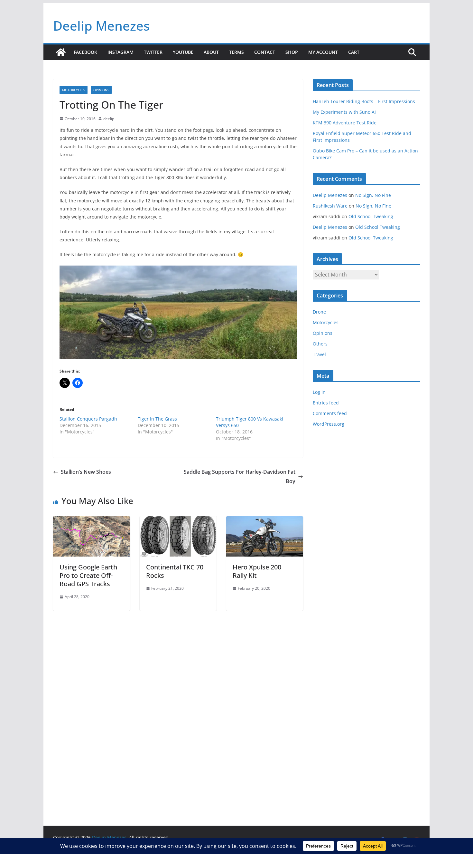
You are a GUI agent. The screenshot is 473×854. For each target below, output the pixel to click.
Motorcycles (73, 90)
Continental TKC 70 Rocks (174, 571)
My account (323, 52)
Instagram (120, 52)
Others (320, 344)
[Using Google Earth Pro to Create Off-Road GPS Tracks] (91, 520)
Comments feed (330, 413)
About (211, 52)
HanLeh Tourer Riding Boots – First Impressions (364, 101)
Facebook (85, 52)
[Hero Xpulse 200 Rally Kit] (264, 520)
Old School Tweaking (370, 216)
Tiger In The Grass (157, 419)
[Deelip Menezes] (61, 52)
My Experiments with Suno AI (344, 112)
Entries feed (326, 403)
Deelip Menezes (101, 25)
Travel (319, 354)
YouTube (183, 52)
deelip (108, 118)
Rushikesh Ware (330, 206)
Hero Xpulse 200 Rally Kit (257, 571)
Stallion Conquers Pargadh (88, 419)
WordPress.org (328, 424)
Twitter (153, 52)
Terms (236, 52)
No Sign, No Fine (373, 195)
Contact (264, 52)
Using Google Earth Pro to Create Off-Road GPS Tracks (88, 575)
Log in (319, 392)
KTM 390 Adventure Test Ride (344, 123)
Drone (319, 312)
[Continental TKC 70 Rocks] (178, 520)
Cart (353, 52)
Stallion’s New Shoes (86, 471)
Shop (291, 52)
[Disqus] (178, 700)
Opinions (101, 90)
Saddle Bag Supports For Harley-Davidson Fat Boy (239, 476)
